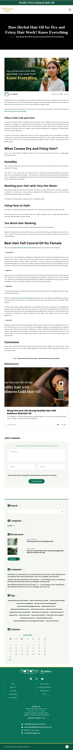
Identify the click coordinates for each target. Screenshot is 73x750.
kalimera (15, 94)
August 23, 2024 (31, 539)
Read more (13, 559)
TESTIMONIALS (13, 694)
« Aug (9, 660)
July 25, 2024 (30, 549)
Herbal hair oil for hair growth (40, 612)
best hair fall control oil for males (39, 600)
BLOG (44, 694)
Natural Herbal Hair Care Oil (44, 618)
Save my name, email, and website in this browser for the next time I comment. (32, 475)
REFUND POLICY (44, 691)
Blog (10, 526)
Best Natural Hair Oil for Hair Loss (20, 609)
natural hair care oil (24, 615)
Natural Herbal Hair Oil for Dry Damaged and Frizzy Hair (29, 621)
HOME (13, 684)
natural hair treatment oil (29, 298)
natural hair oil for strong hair (55, 615)
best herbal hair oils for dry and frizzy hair (26, 247)
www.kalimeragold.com (32, 733)
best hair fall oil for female (57, 600)
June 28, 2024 (11, 425)
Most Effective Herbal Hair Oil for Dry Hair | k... (23, 585)
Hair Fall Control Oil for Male (54, 609)
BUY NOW (13, 691)
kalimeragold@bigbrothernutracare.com (38, 727)
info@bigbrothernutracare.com (34, 724)
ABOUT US (13, 687)
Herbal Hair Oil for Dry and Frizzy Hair (49, 358)
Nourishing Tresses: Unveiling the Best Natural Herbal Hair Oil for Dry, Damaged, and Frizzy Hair (36, 575)
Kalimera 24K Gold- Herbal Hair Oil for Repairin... (24, 580)
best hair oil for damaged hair (25, 603)
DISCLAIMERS (13, 698)
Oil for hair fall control (52, 621)
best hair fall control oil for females (15, 111)
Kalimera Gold (13, 615)
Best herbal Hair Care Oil (48, 606)
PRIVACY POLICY (44, 684)
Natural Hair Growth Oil (38, 615)
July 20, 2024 (55, 94)
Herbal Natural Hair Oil (57, 612)
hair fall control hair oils (38, 609)
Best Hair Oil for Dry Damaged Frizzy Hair (29, 606)
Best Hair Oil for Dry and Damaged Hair (45, 603)
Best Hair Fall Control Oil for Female (27, 358)
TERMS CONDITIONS (45, 687)
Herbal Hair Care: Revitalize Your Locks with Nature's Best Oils (29, 574)
